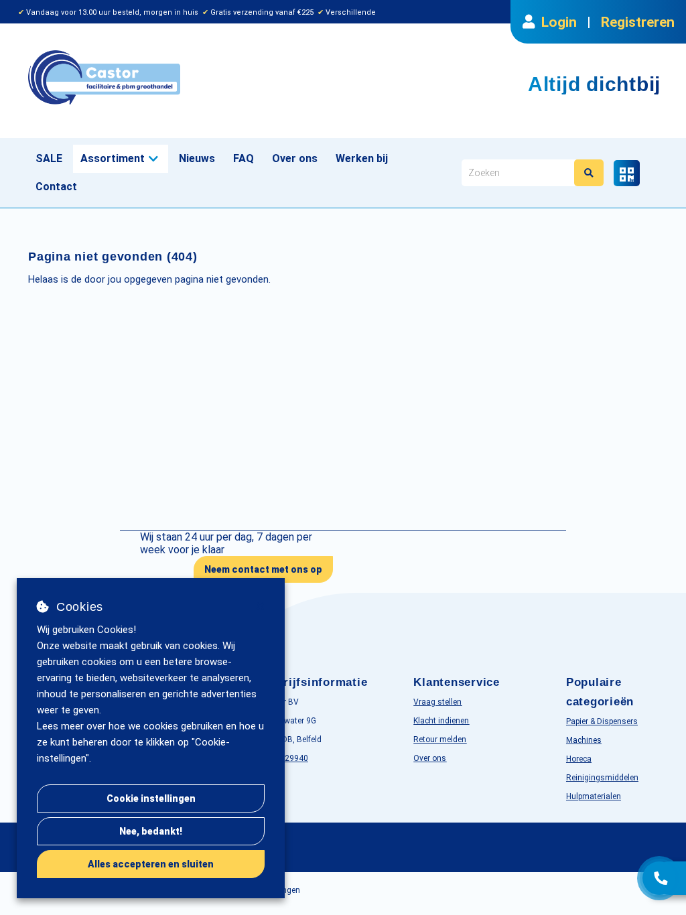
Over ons (295, 158)
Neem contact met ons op (263, 569)
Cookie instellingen (151, 798)
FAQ (243, 158)
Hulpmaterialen (593, 796)
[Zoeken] (589, 172)
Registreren (638, 22)
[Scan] (627, 173)
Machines (584, 740)
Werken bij (362, 158)
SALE (49, 158)
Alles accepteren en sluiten (151, 864)
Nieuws (197, 158)
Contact (56, 186)
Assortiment (112, 158)
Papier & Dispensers (602, 721)
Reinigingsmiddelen (602, 777)
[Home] (180, 77)
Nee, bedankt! (150, 831)
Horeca (579, 759)
